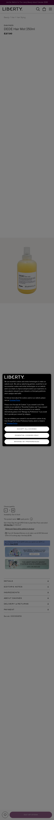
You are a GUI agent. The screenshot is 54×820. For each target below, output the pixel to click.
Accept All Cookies (27, 429)
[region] (26, 410)
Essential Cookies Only (27, 435)
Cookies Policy (15, 400)
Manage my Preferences (26, 441)
